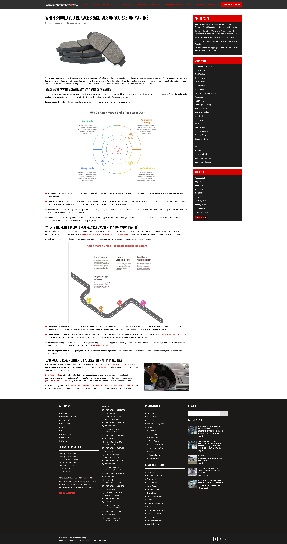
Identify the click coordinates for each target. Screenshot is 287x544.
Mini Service (199, 116)
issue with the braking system (170, 334)
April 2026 (199, 193)
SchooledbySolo (201, 139)
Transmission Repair (154, 521)
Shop (237, 4)
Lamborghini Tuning (203, 105)
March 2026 (199, 197)
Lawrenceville (96, 386)
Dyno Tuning (153, 430)
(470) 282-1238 (110, 515)
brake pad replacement (100, 345)
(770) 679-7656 (110, 502)
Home (87, 4)
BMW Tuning (200, 82)
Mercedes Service (202, 108)
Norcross (131, 386)
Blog (96, 4)
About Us (64, 413)
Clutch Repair (152, 486)
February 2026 (200, 201)
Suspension (199, 150)
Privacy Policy (66, 434)
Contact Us (65, 437)
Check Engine (152, 482)
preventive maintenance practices (58, 381)
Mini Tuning (199, 120)
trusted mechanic (104, 367)
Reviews (201, 4)
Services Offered (67, 420)
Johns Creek (118, 386)
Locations (126, 4)
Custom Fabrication (154, 417)
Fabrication (199, 97)
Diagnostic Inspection (155, 489)
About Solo (108, 4)
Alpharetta (86, 386)
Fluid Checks (151, 500)
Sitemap (64, 441)
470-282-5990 (110, 464)
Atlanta (71, 386)
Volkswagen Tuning (203, 162)
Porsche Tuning (201, 135)
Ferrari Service (200, 101)
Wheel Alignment (153, 524)
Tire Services (151, 517)
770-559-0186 (110, 489)
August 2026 (200, 178)
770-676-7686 (110, 413)
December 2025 (201, 208)
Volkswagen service (203, 158)
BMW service (200, 78)
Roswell (78, 386)
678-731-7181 (110, 476)
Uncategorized (201, 154)
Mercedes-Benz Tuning (157, 448)
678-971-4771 (110, 451)
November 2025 (201, 212)
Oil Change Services (154, 507)
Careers (64, 427)
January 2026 (200, 205)
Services (155, 4)
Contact (214, 4)
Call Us (226, 4)
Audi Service (200, 70)
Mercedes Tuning (202, 112)
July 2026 (199, 182)
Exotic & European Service (205, 93)
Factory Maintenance (154, 496)
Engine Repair (152, 493)
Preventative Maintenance (156, 510)
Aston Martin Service (83, 23)
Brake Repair (151, 479)
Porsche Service (201, 131)
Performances (173, 4)
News (197, 124)
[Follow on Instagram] (226, 539)
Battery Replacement (155, 475)
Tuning (149, 427)
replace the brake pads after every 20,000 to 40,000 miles (105, 234)
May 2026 (199, 189)
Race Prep (150, 420)
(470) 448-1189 (110, 438)
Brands (141, 4)
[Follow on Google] (221, 539)
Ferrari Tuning (154, 441)
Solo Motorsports (55, 23)
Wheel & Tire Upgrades (155, 424)
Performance (200, 128)
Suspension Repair (154, 514)
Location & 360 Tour (68, 417)
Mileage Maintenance (155, 503)
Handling (150, 413)
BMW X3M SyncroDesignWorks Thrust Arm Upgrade (216, 37)
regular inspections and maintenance (111, 364)
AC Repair (150, 472)
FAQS (189, 4)
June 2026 (199, 186)
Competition (200, 86)
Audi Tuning (200, 74)
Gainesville (107, 386)
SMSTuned (199, 143)
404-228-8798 (110, 426)
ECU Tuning (199, 89)
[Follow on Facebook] (215, 539)
